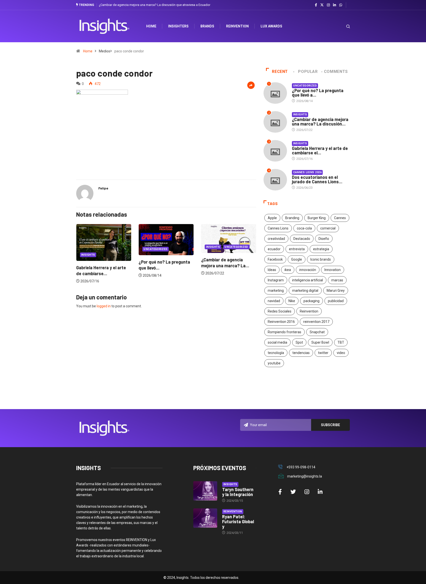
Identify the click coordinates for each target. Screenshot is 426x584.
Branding (292, 218)
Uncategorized (155, 249)
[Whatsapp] (340, 5)
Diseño (324, 239)
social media (277, 342)
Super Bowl (320, 342)
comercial (328, 228)
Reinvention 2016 (281, 322)
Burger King (317, 218)
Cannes (340, 218)
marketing (276, 290)
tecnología (276, 353)
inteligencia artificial (307, 280)
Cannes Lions (278, 228)
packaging (311, 301)
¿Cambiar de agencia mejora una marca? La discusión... (320, 121)
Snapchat (317, 332)
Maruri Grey (336, 290)
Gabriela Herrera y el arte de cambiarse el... (320, 150)
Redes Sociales (279, 311)
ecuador (274, 249)
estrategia (321, 249)
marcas (337, 280)
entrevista (297, 249)
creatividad (276, 239)
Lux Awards (271, 26)
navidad (274, 301)
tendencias (301, 353)
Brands (207, 26)
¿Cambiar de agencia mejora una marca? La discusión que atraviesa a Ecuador (154, 5)
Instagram (276, 280)
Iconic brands (320, 259)
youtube (274, 363)
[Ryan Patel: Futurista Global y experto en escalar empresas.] (205, 518)
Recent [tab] (280, 71)
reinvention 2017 (316, 322)
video (341, 353)
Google (296, 259)
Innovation (332, 270)
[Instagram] (328, 5)
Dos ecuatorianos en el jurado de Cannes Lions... (317, 179)
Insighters (178, 26)
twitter (323, 353)
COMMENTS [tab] (336, 71)
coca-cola (304, 228)
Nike (291, 301)
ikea (287, 270)
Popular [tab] (308, 71)
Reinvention (237, 26)
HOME (151, 26)
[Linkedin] (334, 5)
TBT (340, 342)
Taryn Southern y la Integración (237, 492)
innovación (307, 270)
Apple (272, 218)
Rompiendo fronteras (284, 332)
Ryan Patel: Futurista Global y (238, 521)
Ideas (272, 270)
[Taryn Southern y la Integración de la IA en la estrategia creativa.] (205, 491)
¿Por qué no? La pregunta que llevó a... (317, 93)
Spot (299, 342)
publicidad (336, 301)
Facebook (275, 259)
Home (87, 51)
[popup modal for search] (342, 26)
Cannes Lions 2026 (307, 172)
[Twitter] (322, 5)
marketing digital (305, 290)
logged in (104, 306)
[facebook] (316, 5)
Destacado (301, 239)
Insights (88, 254)
